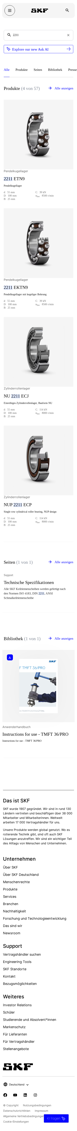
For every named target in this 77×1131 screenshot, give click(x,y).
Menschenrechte (16, 882)
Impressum (41, 1110)
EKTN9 (16, 287)
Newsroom (11, 933)
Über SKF (10, 867)
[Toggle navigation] (9, 10)
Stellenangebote (16, 1049)
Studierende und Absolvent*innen (29, 1020)
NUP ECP (18, 504)
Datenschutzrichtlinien (16, 1110)
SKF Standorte (14, 969)
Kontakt (9, 976)
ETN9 (14, 178)
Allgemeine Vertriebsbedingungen (23, 1116)
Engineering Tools (17, 962)
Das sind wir (12, 926)
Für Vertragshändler (19, 1042)
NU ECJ (16, 396)
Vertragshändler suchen (22, 954)
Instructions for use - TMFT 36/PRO (35, 734)
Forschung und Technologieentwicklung (34, 918)
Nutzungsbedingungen (37, 1105)
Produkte (10, 889)
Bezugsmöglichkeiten (20, 984)
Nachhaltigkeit (14, 911)
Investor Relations (17, 1005)
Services (9, 897)
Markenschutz (14, 1027)
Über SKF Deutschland (21, 875)
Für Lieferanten (15, 1034)
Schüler (9, 1012)
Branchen (10, 904)
